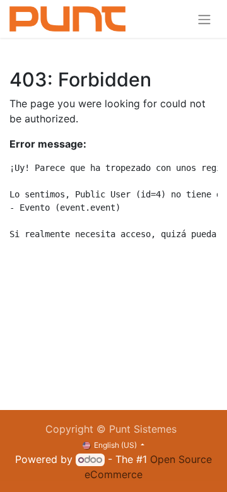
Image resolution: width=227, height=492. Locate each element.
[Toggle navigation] (204, 19)
